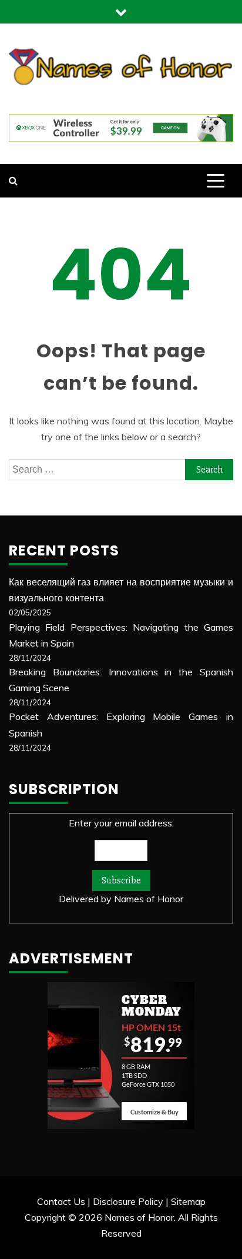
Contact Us (61, 1201)
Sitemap (188, 1201)
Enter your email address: (121, 861)
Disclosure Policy (128, 1201)
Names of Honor (148, 899)
